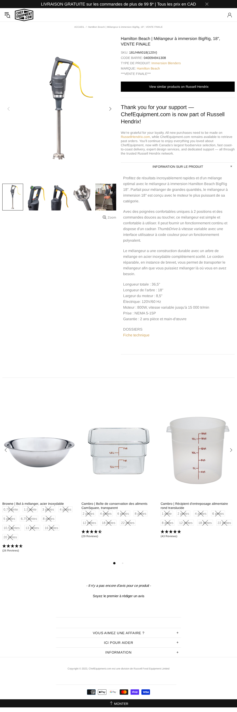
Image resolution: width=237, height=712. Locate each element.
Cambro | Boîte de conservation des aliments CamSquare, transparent (114, 506)
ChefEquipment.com (24, 14)
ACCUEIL (79, 27)
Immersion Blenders (166, 63)
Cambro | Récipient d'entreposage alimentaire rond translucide (194, 506)
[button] (39, 548)
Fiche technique (136, 335)
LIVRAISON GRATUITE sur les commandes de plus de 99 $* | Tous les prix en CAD (118, 4)
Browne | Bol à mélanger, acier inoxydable (33, 503)
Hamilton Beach (148, 68)
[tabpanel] (39, 481)
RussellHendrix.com (135, 137)
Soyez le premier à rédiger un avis (118, 596)
